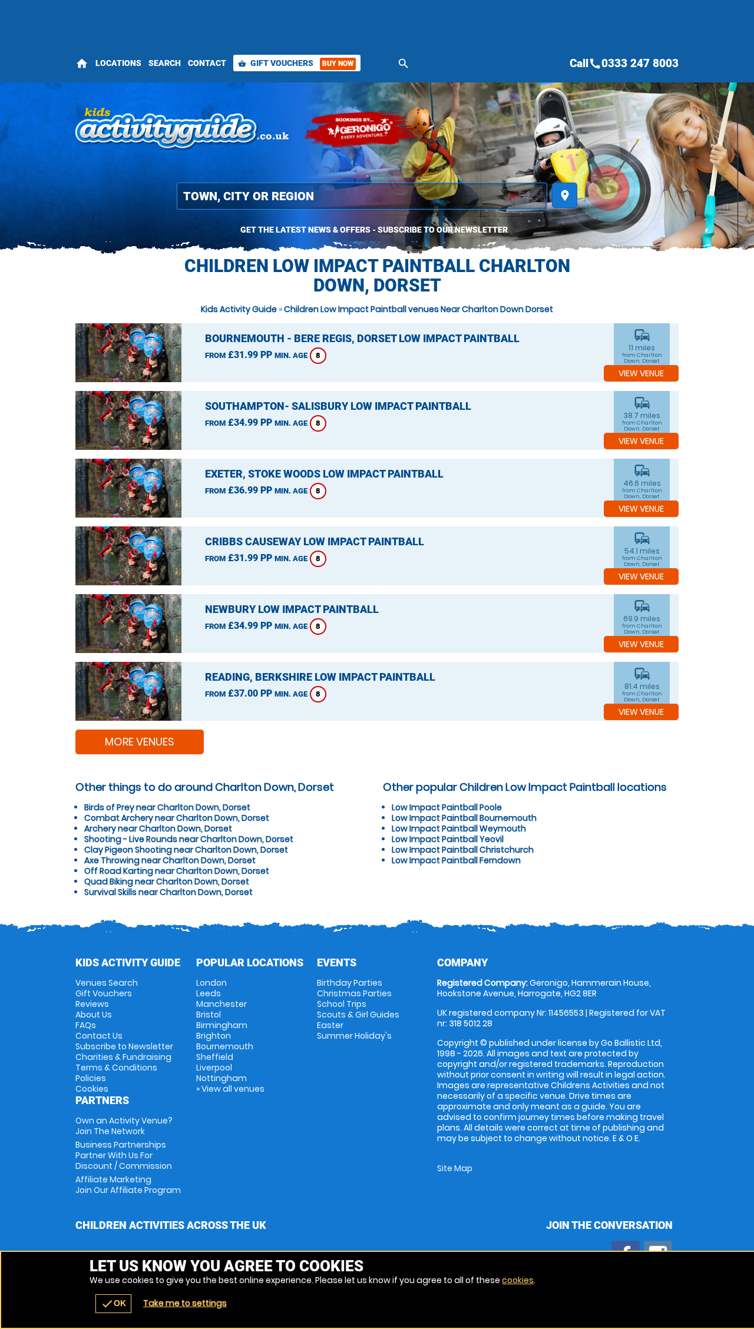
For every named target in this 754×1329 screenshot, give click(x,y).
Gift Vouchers (295, 63)
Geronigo (361, 129)
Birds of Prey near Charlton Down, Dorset (167, 807)
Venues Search (106, 983)
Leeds (208, 993)
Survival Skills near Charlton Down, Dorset (168, 892)
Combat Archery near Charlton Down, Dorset (176, 818)
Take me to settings (185, 1303)
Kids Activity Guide (239, 309)
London (211, 983)
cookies (518, 1280)
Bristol (208, 1014)
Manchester (221, 1004)
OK (113, 1303)
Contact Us (99, 1036)
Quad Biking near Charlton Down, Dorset (166, 881)
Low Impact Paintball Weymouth (459, 828)
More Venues (139, 741)
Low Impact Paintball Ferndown (456, 860)
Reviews (92, 1004)
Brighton (213, 1036)
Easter (330, 1025)
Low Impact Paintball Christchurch (463, 850)
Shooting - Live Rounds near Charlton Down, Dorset (188, 839)
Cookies (91, 1089)
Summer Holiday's (354, 1036)
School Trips (341, 1004)
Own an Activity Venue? (124, 1126)
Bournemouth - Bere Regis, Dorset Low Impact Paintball (362, 338)
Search (164, 63)
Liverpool (214, 1067)
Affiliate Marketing (128, 1185)
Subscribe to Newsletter (124, 1046)
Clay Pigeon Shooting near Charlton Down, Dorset (186, 850)
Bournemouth (224, 1046)
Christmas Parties (354, 993)
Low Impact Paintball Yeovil (448, 839)
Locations (118, 63)
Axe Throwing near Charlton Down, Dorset (170, 860)
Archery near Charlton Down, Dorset (158, 828)
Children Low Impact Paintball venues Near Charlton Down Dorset (418, 309)
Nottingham (221, 1078)
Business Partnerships (123, 1155)
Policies (90, 1078)
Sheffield (214, 1057)
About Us (93, 1014)
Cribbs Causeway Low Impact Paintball (314, 541)
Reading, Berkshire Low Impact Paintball (320, 677)
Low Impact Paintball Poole (447, 807)
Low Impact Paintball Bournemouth (464, 818)
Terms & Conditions (116, 1067)
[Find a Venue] (362, 196)
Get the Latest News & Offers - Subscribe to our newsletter (374, 229)
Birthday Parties (349, 983)
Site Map (454, 1168)
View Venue (641, 373)
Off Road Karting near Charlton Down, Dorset (176, 871)
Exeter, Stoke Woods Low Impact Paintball (324, 474)
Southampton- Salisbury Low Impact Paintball (338, 406)
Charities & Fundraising (123, 1057)
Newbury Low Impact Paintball (292, 609)
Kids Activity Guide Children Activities (182, 129)
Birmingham (221, 1025)
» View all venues (230, 1089)
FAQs (85, 1025)
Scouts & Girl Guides (358, 1014)
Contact (207, 63)
